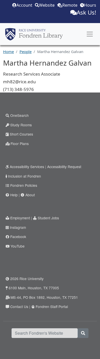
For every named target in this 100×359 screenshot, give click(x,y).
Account (24, 5)
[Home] (34, 34)
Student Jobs (48, 217)
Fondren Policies (23, 185)
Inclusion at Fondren (24, 176)
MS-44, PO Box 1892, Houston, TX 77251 (44, 297)
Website (47, 5)
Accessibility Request (64, 166)
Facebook (18, 236)
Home (8, 51)
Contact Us (19, 306)
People (25, 51)
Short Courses (21, 134)
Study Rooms (21, 124)
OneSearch (19, 115)
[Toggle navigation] (90, 34)
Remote (69, 5)
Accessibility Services (27, 166)
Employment (20, 217)
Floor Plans (20, 143)
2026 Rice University (27, 278)
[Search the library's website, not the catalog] (83, 333)
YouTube (18, 246)
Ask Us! (86, 12)
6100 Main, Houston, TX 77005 (34, 287)
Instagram (18, 227)
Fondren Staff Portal (52, 306)
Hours (90, 5)
